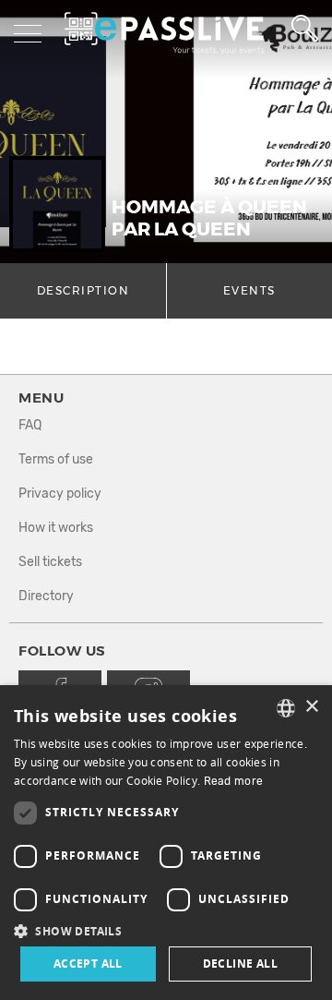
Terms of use (55, 459)
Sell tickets (50, 562)
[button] (166, 930)
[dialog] (166, 842)
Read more (234, 781)
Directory (46, 596)
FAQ (30, 425)
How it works (55, 528)
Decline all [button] (240, 963)
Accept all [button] (88, 963)
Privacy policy (59, 493)
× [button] (311, 707)
